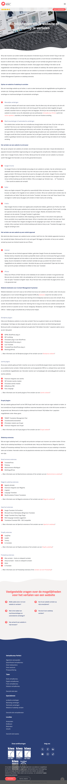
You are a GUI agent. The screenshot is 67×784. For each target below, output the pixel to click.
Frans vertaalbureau (12, 684)
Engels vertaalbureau (12, 681)
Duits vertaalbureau (12, 679)
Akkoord (10, 779)
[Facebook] (47, 749)
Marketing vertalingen (12, 703)
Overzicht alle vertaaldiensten (15, 712)
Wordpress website (48, 354)
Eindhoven (9, 724)
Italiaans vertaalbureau (13, 686)
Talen (8, 674)
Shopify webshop (47, 547)
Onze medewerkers (12, 665)
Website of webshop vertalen (14, 708)
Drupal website (44, 430)
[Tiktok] (53, 754)
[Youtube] (42, 754)
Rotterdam (9, 726)
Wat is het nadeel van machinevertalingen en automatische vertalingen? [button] (17, 613)
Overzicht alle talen (11, 691)
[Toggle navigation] (65, 4)
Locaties (9, 717)
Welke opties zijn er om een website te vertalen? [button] (17, 603)
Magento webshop (48, 499)
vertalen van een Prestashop (42, 570)
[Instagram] (47, 754)
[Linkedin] (53, 749)
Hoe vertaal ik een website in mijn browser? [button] (17, 623)
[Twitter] (42, 749)
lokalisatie (42, 295)
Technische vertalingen (12, 705)
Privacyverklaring (11, 670)
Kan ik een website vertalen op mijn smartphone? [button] (47, 603)
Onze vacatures (10, 667)
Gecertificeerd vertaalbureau (14, 662)
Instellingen (23, 779)
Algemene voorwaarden (13, 660)
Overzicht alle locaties (12, 734)
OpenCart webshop (49, 524)
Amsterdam (9, 721)
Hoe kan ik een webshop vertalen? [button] (45, 612)
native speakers (9, 115)
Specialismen (10, 695)
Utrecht (8, 729)
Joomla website (45, 393)
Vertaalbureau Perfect (49, 113)
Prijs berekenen (59, 9)
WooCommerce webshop (54, 474)
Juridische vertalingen (12, 700)
